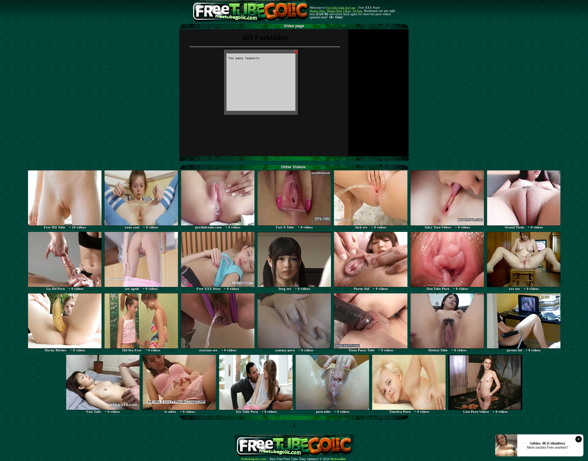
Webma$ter (338, 459)
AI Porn (357, 11)
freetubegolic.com (254, 459)
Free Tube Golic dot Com (340, 7)
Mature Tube (317, 11)
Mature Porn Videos (339, 11)
